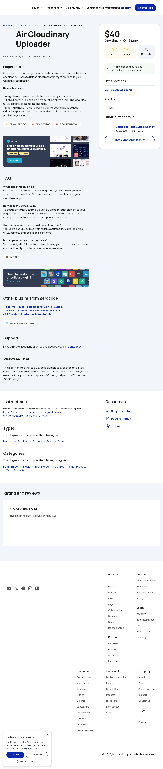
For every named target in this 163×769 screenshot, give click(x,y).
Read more (33, 748)
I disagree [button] (37, 754)
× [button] (47, 735)
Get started (145, 7)
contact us (75, 346)
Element (37, 441)
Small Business (77, 466)
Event (50, 441)
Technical (59, 466)
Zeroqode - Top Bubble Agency (135, 126)
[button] (27, 761)
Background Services (15, 441)
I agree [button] (15, 754)
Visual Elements (15, 470)
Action (61, 441)
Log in (127, 7)
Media (26, 466)
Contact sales (110, 7)
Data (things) (11, 466)
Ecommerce (42, 466)
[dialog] (27, 748)
